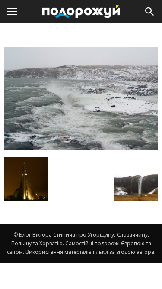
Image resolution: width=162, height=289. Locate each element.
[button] (150, 11)
